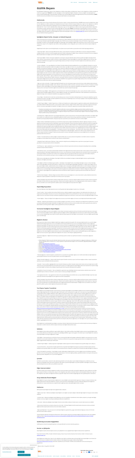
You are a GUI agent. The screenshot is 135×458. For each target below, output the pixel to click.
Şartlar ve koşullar (56, 456)
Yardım (89, 2)
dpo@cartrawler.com (80, 31)
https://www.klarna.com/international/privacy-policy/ (52, 246)
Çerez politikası (63, 456)
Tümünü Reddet (21, 451)
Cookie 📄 (32, 449)
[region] (19, 450)
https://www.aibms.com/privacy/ (48, 243)
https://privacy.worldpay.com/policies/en (51, 244)
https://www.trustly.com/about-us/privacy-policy (51, 250)
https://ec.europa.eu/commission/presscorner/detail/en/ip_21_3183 (50, 308)
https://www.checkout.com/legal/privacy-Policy (54, 248)
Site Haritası (78, 456)
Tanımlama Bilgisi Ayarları (6, 451)
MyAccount (95, 2)
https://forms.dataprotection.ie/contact (45, 441)
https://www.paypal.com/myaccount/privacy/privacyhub (53, 247)
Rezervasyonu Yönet (83, 2)
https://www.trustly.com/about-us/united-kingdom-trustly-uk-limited (57, 249)
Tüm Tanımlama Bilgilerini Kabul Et (24, 454)
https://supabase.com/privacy (49, 251)
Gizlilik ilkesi (69, 456)
